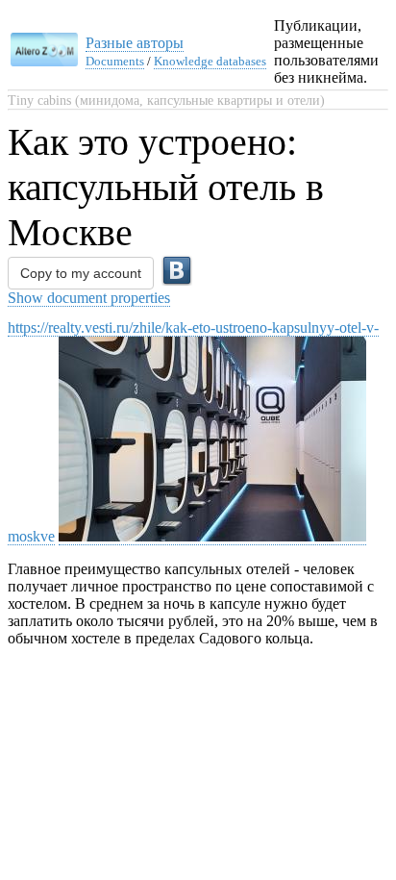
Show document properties (89, 297)
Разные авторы (135, 43)
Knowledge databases (210, 61)
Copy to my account (80, 273)
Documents (115, 61)
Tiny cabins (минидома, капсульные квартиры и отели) (166, 100)
